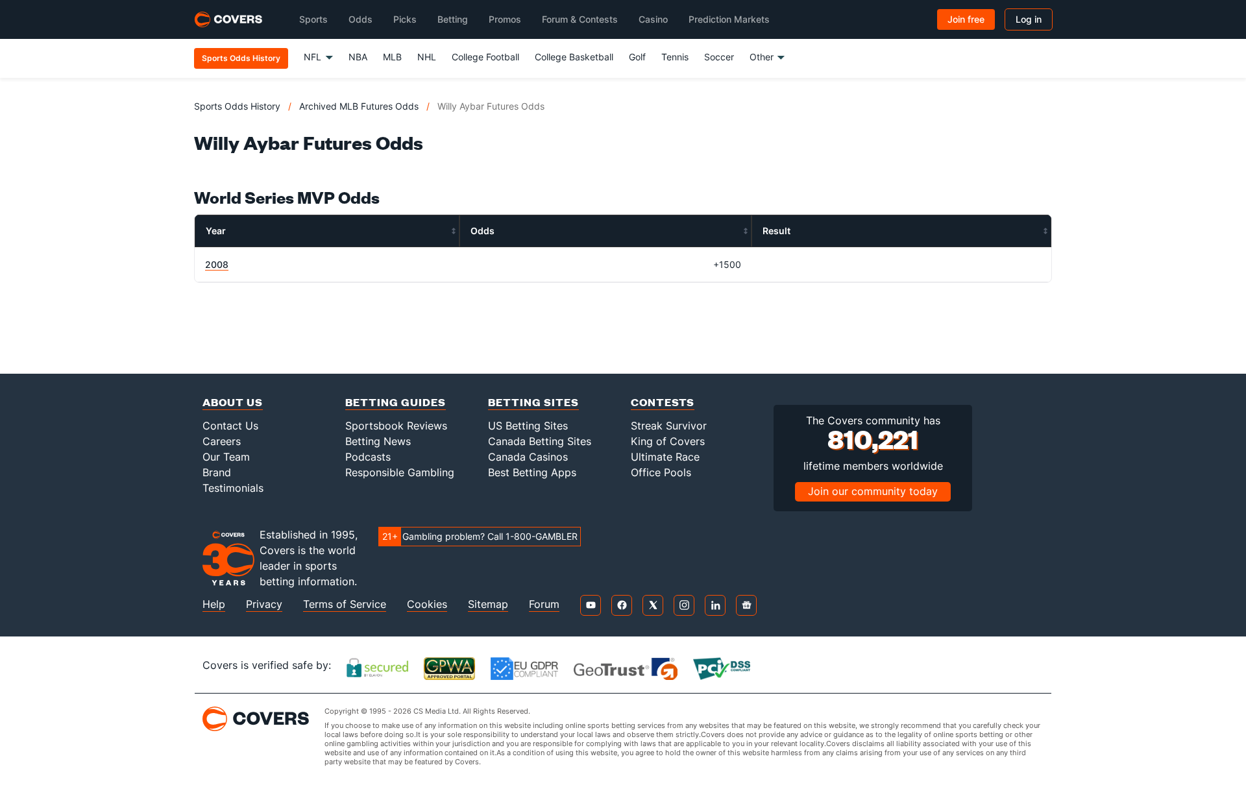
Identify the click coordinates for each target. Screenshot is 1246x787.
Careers (221, 441)
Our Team (226, 456)
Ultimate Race (665, 456)
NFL (312, 56)
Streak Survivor (669, 425)
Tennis (675, 56)
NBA (357, 56)
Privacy (264, 604)
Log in (1029, 19)
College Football (485, 56)
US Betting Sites (528, 425)
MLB (392, 56)
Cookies (427, 604)
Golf (637, 56)
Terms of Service (344, 604)
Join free (965, 19)
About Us (232, 401)
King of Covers (668, 441)
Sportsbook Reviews (396, 425)
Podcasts (368, 456)
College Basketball (574, 56)
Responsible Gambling (399, 472)
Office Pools (661, 472)
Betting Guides (395, 401)
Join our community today (873, 491)
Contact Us (230, 425)
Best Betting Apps (532, 472)
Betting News (378, 441)
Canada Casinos (528, 456)
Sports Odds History (237, 106)
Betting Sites (533, 401)
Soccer (719, 56)
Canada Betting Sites (539, 441)
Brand (216, 472)
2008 (216, 264)
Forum (544, 604)
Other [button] (762, 56)
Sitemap (488, 604)
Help (213, 604)
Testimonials (232, 487)
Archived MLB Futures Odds (359, 106)
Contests (662, 401)
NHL (426, 56)
